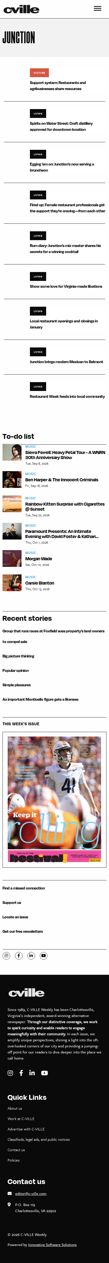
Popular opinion (16, 670)
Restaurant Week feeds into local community (67, 396)
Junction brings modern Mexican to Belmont (66, 361)
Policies (14, 1160)
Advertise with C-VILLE (26, 1129)
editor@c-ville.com (30, 1193)
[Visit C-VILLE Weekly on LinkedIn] (32, 1073)
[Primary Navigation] (97, 9)
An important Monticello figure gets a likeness (40, 699)
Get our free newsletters (23, 931)
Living (38, 113)
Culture (39, 72)
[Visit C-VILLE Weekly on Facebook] (21, 1073)
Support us (12, 902)
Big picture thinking (18, 656)
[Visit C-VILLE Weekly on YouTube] (44, 1073)
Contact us (16, 1150)
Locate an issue (15, 917)
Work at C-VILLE (21, 1118)
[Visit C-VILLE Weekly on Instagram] (11, 1073)
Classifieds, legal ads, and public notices (39, 1139)
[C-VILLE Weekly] (24, 9)
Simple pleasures (17, 684)
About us (15, 1108)
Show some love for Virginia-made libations (66, 286)
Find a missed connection (24, 888)
